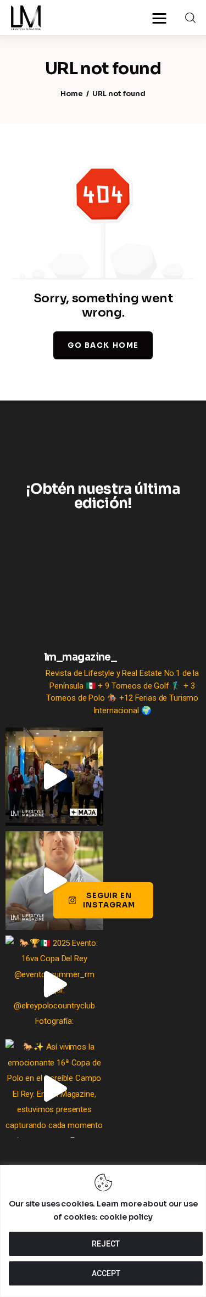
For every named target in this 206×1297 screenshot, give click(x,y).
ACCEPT (106, 1273)
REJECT (106, 1243)
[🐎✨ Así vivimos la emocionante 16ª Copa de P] (54, 1088)
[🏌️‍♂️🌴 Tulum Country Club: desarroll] (54, 880)
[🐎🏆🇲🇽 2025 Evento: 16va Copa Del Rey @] (54, 984)
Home (71, 93)
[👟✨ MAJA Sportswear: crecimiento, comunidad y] (54, 777)
